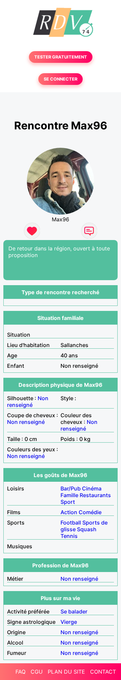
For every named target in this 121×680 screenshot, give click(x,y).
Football (71, 522)
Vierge (69, 621)
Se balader (74, 611)
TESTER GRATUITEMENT (60, 57)
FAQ (20, 671)
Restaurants (95, 495)
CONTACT (103, 671)
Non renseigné (27, 401)
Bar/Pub (71, 488)
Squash (86, 529)
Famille (69, 495)
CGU (37, 671)
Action (69, 512)
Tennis (69, 536)
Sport (68, 501)
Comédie (90, 512)
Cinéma (92, 488)
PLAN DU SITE (66, 671)
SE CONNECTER (60, 79)
